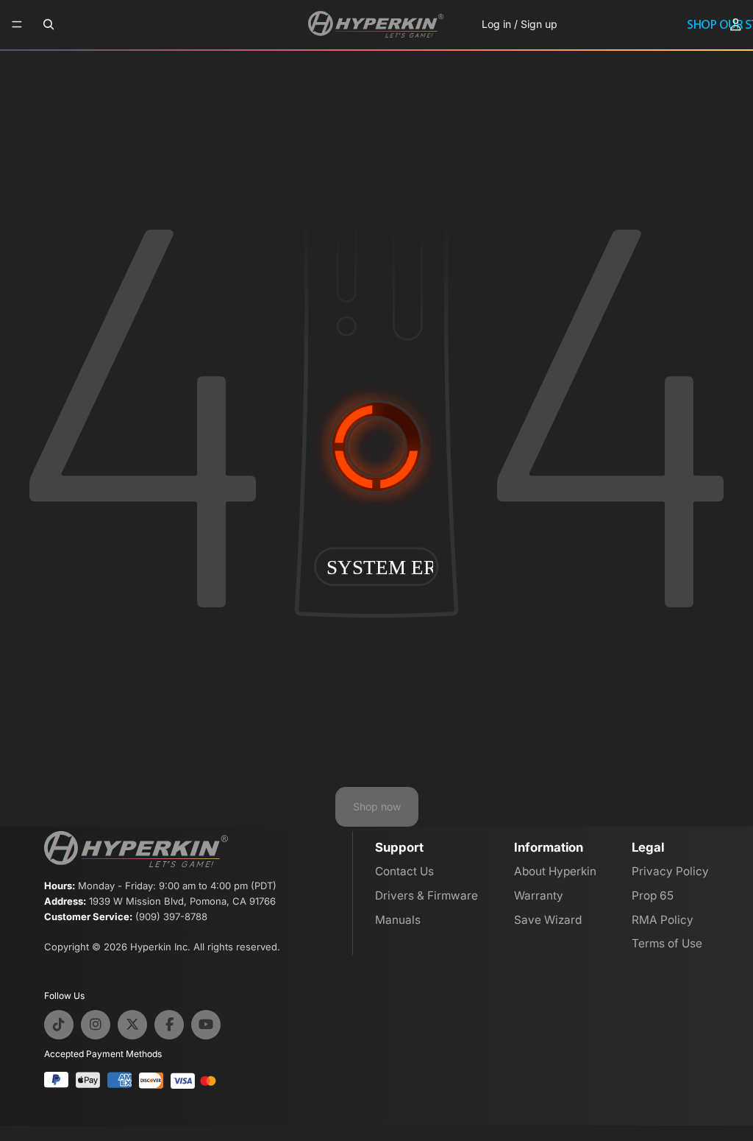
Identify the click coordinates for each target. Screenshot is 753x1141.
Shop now (377, 806)
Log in (496, 24)
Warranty (538, 895)
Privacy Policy (670, 871)
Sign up (539, 24)
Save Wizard (548, 920)
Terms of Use (667, 943)
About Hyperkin (555, 871)
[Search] (48, 24)
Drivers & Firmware (426, 895)
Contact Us (404, 871)
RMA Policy (662, 920)
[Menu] (17, 25)
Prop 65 (653, 895)
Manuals (398, 920)
